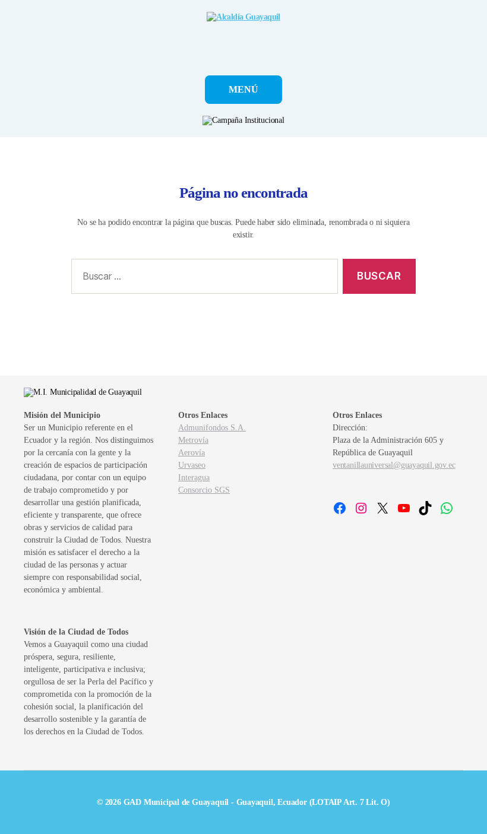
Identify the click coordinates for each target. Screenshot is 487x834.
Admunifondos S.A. (212, 427)
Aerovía (191, 452)
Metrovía (193, 440)
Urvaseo (191, 465)
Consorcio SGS (204, 490)
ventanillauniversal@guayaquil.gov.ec (394, 465)
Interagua (194, 477)
